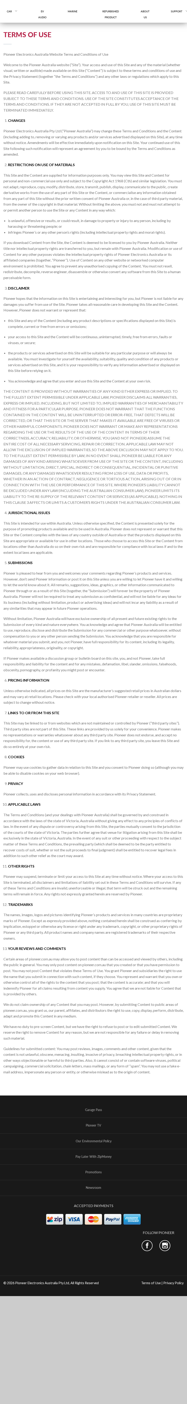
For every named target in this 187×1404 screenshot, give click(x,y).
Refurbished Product (110, 14)
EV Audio (42, 14)
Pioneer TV (93, 1125)
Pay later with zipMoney (93, 1156)
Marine (74, 11)
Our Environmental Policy (94, 1141)
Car (9, 11)
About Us (145, 14)
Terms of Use (151, 1283)
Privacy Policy (173, 1283)
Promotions (93, 1172)
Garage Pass (93, 1110)
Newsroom (93, 1188)
